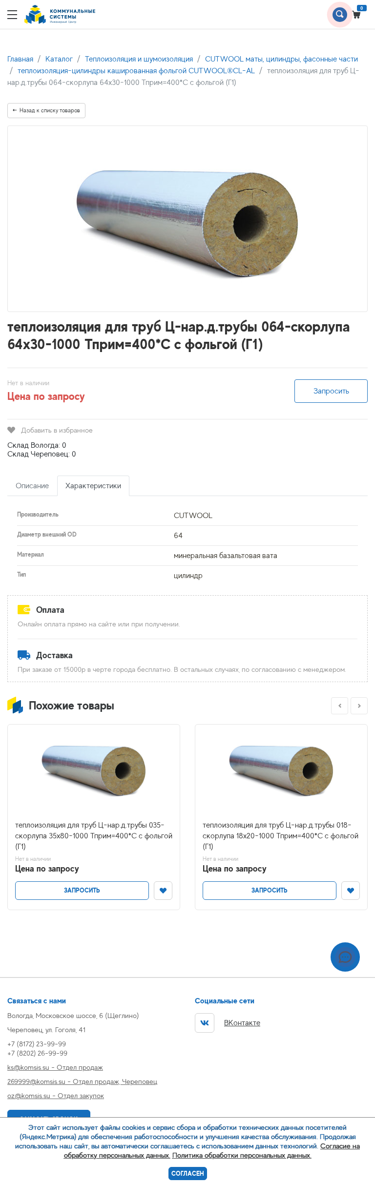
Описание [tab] (32, 485)
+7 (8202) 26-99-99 (37, 1053)
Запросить (331, 391)
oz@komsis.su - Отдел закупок (55, 1095)
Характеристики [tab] (93, 485)
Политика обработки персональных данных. (242, 1155)
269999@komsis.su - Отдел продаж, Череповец (82, 1081)
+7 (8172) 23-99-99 (36, 1043)
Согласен (187, 1173)
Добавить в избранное (57, 430)
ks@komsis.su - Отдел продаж (55, 1067)
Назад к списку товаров (50, 110)
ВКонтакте (242, 1023)
